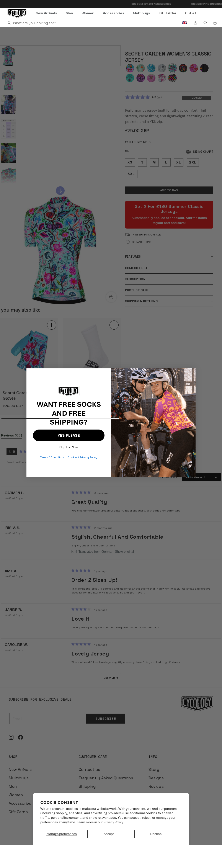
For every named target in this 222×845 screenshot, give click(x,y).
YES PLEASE (69, 435)
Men (69, 13)
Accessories (113, 13)
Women (88, 13)
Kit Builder (167, 13)
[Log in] (195, 23)
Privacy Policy (113, 822)
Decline (156, 834)
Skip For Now (68, 446)
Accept (109, 834)
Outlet (190, 13)
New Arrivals (46, 13)
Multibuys (141, 13)
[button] (215, 23)
